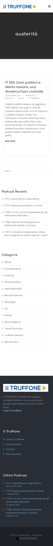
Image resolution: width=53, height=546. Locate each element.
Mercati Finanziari (13, 295)
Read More (10, 141)
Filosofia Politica (12, 282)
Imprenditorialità (13, 288)
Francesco (30, 95)
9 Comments (34, 98)
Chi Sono (10, 449)
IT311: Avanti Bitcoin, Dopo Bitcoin (22, 198)
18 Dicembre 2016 (13, 95)
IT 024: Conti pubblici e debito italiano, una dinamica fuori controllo (24, 87)
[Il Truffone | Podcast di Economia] (20, 6)
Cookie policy (24, 535)
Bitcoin (7, 262)
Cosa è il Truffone (15, 439)
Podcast (9, 98)
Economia (9, 275)
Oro (6, 308)
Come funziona (13, 444)
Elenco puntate (13, 454)
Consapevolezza (12, 268)
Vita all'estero (11, 341)
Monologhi (10, 301)
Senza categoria (12, 321)
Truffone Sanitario (13, 335)
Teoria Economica (13, 328)
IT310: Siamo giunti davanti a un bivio (23, 205)
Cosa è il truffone (12, 410)
